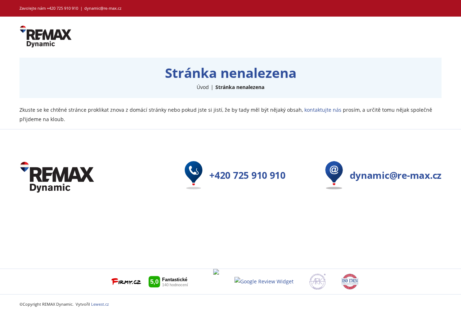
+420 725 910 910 (62, 8)
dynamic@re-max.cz (102, 8)
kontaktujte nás (322, 109)
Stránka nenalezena (239, 87)
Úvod (203, 87)
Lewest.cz (100, 304)
